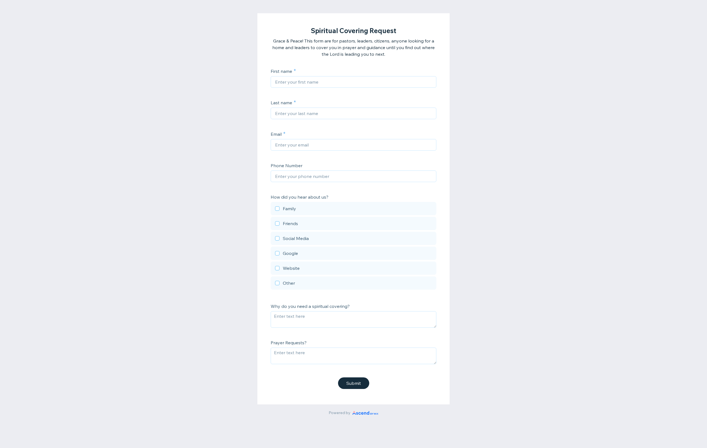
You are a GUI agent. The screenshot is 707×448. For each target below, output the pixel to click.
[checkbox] (353, 209)
